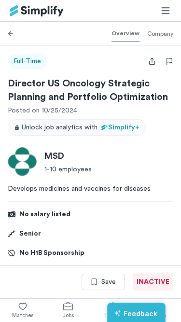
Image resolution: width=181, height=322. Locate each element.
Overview (125, 33)
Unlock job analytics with (80, 127)
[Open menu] (165, 10)
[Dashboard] (37, 11)
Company (160, 34)
